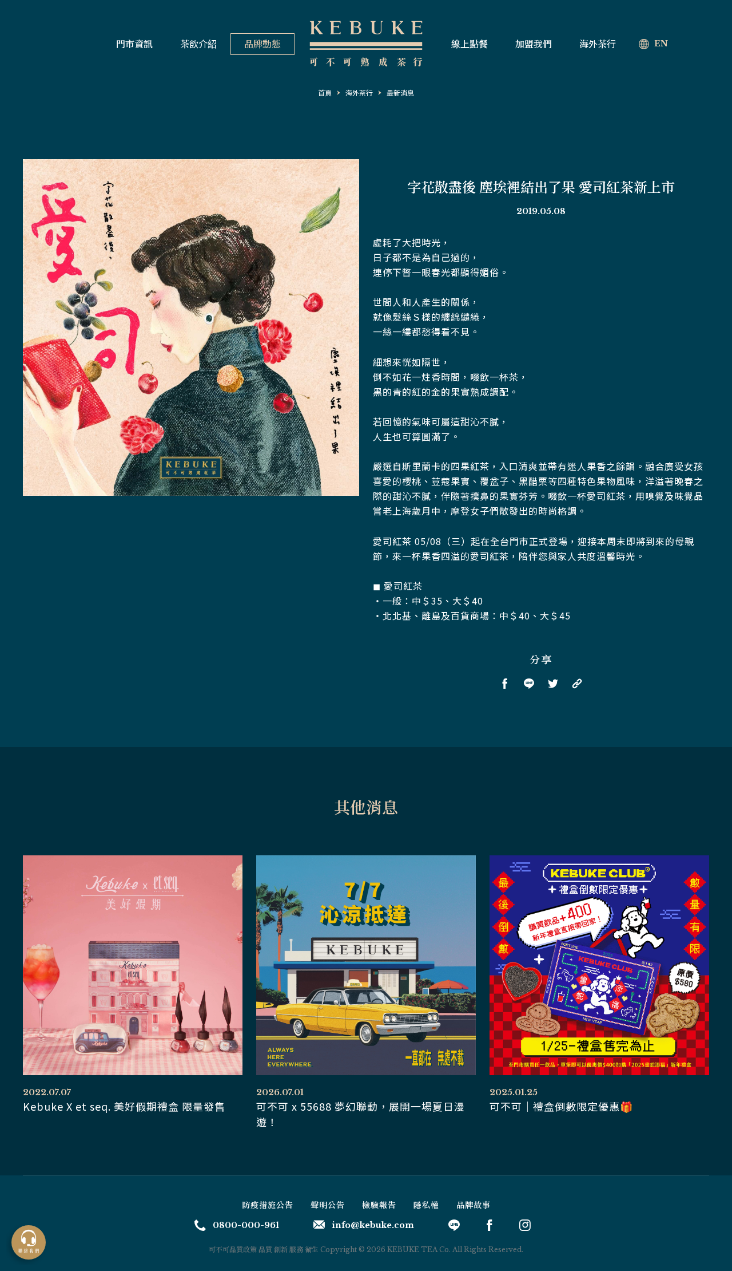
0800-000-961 (246, 1225)
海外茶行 (597, 44)
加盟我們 (533, 44)
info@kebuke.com (373, 1225)
